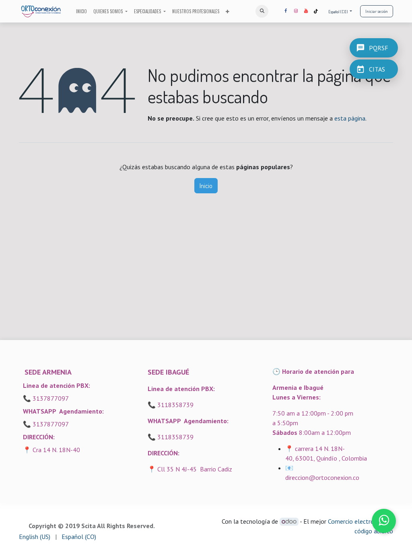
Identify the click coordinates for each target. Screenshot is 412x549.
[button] (261, 11)
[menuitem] (81, 11)
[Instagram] (295, 11)
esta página (349, 118)
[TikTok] (315, 11)
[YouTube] (305, 11)
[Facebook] (285, 11)
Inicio (206, 186)
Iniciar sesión (376, 11)
